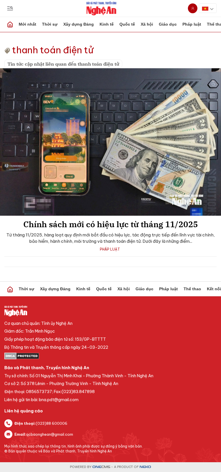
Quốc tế (127, 24)
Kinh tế (107, 24)
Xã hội (147, 24)
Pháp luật (191, 24)
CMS (101, 467)
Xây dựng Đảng (78, 24)
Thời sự (50, 24)
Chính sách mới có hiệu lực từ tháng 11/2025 (110, 224)
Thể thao (192, 289)
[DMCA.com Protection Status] (110, 355)
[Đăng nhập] (192, 8)
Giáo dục (168, 24)
